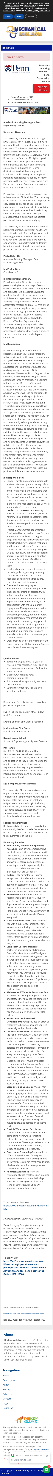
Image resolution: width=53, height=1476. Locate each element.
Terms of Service (12, 5)
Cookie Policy (9, 11)
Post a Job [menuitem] (8, 1407)
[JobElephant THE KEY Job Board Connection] (26, 1417)
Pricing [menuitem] (6, 1389)
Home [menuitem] (6, 1375)
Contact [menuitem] (7, 1398)
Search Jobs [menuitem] (9, 1380)
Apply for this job (42, 88)
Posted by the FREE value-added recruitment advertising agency (23, 1313)
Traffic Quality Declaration (38, 11)
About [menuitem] (6, 1384)
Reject (19, 16)
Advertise (8, 1394)
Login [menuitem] (6, 1403)
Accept (7, 16)
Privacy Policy (30, 5)
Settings (31, 16)
